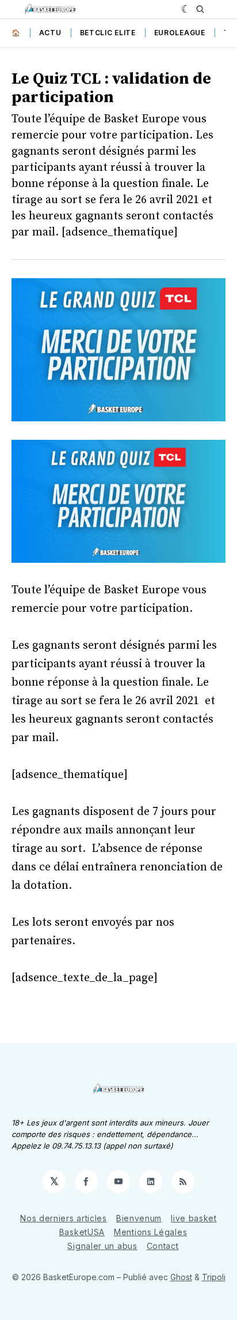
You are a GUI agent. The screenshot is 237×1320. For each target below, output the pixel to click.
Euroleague (179, 32)
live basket (194, 1218)
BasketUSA (82, 1232)
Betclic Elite (108, 32)
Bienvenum (139, 1218)
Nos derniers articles (63, 1218)
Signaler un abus (102, 1246)
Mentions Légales (150, 1232)
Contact (163, 1246)
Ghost (181, 1277)
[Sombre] (186, 9)
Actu (50, 32)
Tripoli (213, 1277)
